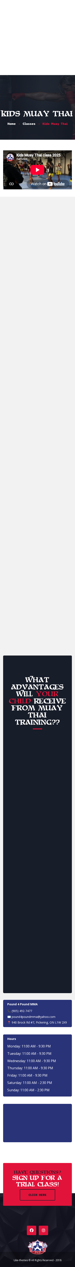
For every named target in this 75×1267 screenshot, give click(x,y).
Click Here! (37, 628)
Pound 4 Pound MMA (22, 1004)
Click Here (37, 1195)
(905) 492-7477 (22, 1011)
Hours (11, 1039)
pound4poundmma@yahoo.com (33, 1017)
